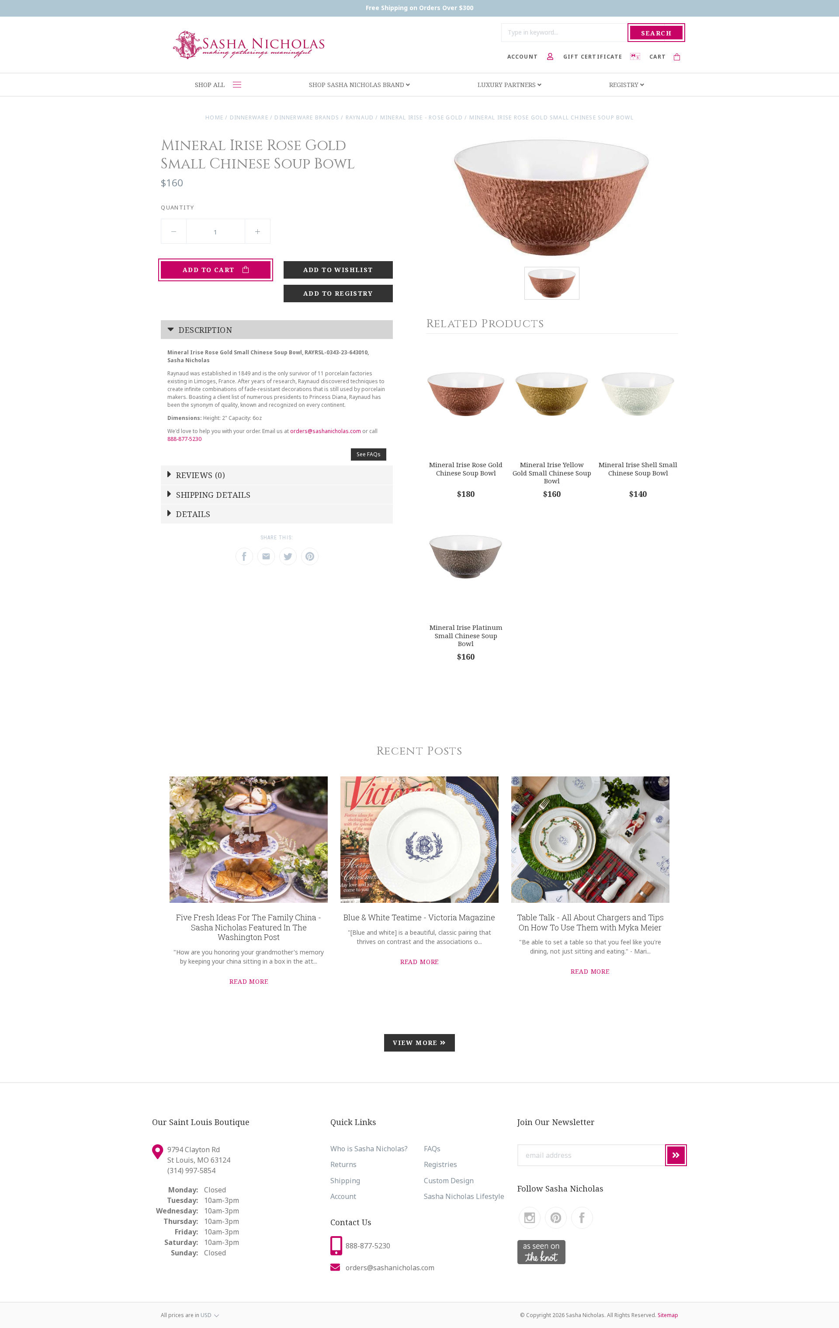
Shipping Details (212, 494)
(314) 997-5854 (191, 1170)
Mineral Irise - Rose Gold (421, 117)
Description (204, 330)
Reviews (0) (199, 475)
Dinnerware (249, 117)
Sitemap (668, 1315)
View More (416, 1042)
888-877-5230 (184, 439)
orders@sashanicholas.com (325, 431)
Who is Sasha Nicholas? (369, 1148)
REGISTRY (624, 84)
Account (343, 1196)
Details (192, 514)
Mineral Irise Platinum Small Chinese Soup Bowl (466, 635)
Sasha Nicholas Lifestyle (464, 1196)
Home (214, 117)
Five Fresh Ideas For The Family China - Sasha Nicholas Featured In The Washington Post (248, 927)
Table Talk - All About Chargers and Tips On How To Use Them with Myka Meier (590, 922)
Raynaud (360, 117)
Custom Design (449, 1180)
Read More (248, 981)
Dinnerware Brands (306, 117)
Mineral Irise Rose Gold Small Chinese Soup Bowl (551, 117)
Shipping (345, 1180)
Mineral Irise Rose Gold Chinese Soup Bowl (466, 468)
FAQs (432, 1148)
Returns (343, 1164)
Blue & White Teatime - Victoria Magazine (419, 917)
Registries (440, 1164)
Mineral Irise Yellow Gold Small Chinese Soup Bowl (552, 472)
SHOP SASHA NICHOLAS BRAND (357, 84)
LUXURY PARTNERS (507, 84)
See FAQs (369, 454)
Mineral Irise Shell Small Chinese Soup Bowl (638, 468)
